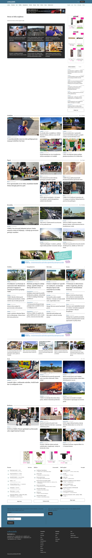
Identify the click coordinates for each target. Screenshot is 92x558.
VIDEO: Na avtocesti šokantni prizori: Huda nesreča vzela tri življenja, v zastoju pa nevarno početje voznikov (75, 82)
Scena (45, 4)
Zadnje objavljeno (71, 66)
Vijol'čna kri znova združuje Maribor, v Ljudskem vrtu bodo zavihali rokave (53, 39)
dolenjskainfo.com (19, 537)
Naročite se (10, 522)
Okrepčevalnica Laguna (41, 495)
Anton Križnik (21, 477)
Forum (75, 4)
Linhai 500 (65, 477)
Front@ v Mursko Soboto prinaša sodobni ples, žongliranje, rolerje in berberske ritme (50, 446)
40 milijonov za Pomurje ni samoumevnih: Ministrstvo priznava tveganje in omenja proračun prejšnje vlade (16, 287)
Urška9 (20, 473)
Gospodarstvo (25, 4)
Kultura (41, 4)
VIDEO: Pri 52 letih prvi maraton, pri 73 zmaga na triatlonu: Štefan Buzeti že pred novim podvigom (73, 199)
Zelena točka (39, 473)
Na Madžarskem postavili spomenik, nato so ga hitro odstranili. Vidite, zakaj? (50, 378)
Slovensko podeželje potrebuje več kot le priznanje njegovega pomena (46, 352)
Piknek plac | (12, 491)
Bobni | (11, 480)
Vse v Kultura (82, 405)
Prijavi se (82, 1)
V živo (80, 66)
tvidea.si (19, 539)
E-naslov (9, 512)
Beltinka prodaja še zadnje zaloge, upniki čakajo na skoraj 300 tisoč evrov (35, 285)
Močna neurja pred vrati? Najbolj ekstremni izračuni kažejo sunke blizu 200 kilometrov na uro (73, 378)
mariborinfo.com (19, 536)
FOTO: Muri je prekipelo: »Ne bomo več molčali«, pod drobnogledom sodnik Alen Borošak (50, 199)
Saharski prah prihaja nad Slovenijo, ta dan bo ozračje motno (54, 315)
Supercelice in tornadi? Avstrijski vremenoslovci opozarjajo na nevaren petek (73, 399)
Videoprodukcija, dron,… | (15, 484)
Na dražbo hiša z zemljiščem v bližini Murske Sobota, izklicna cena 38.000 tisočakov (75, 72)
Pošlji (50, 513)
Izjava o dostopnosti (74, 537)
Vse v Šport (82, 160)
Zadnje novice (50, 4)
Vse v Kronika (82, 204)
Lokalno (8, 4)
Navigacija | (12, 487)
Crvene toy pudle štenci (68, 484)
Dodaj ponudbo (46, 501)
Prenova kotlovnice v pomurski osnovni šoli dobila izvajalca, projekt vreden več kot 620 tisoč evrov (73, 134)
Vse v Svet (83, 358)
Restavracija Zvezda (41, 477)
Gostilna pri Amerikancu (42, 470)
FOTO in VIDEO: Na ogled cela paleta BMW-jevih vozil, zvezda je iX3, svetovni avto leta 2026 (35, 315)
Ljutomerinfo (19, 495)
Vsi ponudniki (55, 467)
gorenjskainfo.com (12, 539)
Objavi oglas (72, 500)
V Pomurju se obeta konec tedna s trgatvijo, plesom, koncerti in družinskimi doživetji (74, 88)
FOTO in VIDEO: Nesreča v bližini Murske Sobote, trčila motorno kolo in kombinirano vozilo (73, 224)
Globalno (9, 380)
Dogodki (68, 4)
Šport (38, 4)
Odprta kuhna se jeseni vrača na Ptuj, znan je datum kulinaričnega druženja (53, 55)
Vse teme (30, 467)
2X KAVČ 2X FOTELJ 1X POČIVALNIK (70, 487)
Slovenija (13, 4)
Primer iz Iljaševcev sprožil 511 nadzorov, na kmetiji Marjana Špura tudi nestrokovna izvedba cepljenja (56, 287)
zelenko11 (24, 484)
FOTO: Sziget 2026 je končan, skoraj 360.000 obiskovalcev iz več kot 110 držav (73, 424)
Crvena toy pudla (66, 470)
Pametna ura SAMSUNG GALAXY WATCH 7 (71, 480)
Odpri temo (19, 501)
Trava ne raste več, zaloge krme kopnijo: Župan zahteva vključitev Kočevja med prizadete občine (35, 55)
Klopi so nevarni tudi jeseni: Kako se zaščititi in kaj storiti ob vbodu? (61, 352)
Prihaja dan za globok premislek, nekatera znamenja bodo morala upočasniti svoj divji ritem (75, 318)
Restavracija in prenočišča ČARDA (44, 480)
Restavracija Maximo (41, 485)
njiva (20, 470)
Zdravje (34, 4)
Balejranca (39, 492)
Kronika (30, 4)
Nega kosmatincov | (14, 473)
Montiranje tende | (14, 470)
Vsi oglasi (83, 467)
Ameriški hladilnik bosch (68, 491)
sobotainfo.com (10, 536)
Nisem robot (11, 518)
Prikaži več (76, 110)
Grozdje (64, 473)
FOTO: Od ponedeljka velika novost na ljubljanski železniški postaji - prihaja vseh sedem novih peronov (35, 39)
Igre (72, 4)
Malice (83, 4)
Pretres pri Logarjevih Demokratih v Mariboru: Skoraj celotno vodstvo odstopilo (17, 39)
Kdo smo (72, 533)
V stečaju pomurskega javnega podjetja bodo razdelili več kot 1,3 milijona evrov (35, 305)
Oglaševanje (73, 535)
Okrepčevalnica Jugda (41, 488)
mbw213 (17, 487)
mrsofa (17, 491)
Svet (17, 4)
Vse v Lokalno (82, 115)
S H (14, 480)
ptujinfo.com (26, 536)
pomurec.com (10, 537)
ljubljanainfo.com (27, 537)
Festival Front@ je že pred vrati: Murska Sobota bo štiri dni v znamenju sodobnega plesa (50, 424)
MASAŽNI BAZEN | (14, 477)
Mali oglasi (79, 4)
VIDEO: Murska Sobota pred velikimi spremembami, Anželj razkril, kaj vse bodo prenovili (16, 298)
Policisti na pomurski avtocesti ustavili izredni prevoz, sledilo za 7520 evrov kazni (73, 245)
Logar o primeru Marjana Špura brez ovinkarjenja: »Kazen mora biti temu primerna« (16, 315)
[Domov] (11, 1)
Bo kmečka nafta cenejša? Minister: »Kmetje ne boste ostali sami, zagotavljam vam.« (56, 298)
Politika (20, 4)
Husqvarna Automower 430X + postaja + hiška (72, 494)
